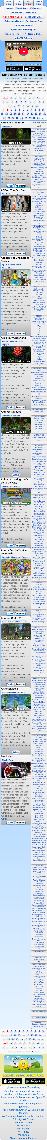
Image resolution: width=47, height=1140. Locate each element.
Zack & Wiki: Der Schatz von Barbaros (39, 1023)
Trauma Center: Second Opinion (39, 943)
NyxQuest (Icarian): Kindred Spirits (39, 604)
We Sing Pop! (38, 980)
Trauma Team (39, 946)
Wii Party (39, 990)
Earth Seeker (39, 292)
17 (28, 114)
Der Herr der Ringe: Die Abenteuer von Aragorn (38, 250)
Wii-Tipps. (23, 1131)
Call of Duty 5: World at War (39, 193)
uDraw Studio (39, 951)
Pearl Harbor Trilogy (39, 629)
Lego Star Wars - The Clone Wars (39, 469)
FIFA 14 (39, 334)
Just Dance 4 (39, 428)
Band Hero (39, 156)
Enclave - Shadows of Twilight (39, 297)
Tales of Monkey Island (39, 867)
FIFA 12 (39, 330)
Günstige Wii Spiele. (23, 1119)
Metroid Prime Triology (39, 547)
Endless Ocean (39, 300)
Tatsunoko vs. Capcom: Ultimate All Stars (39, 876)
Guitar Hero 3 (39, 383)
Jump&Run (7, 126)
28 (30, 118)
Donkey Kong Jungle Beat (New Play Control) (39, 271)
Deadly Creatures (39, 246)
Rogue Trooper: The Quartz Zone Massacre (39, 720)
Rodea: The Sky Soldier (39, 716)
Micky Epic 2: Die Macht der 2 (39, 558)
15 (19, 114)
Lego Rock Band (39, 467)
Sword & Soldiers (39, 860)
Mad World (39, 495)
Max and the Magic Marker (39, 532)
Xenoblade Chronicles (39, 1011)
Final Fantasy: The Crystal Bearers (39, 350)
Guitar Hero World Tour (39, 391)
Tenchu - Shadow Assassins (39, 880)
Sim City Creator (39, 774)
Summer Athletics (39, 836)
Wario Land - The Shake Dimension (39, 965)
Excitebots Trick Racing (39, 309)
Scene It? (39, 747)
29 (34, 118)
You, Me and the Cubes (39, 1017)
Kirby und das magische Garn (39, 434)
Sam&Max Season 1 (39, 739)
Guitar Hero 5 (39, 385)
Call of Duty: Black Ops (38, 196)
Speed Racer (39, 813)
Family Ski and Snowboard (39, 318)
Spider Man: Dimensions (39, 816)
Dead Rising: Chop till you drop (39, 239)
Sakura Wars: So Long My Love (39, 736)
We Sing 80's (39, 974)
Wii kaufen (31, 13)
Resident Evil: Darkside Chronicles (39, 704)
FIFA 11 (39, 328)
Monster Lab (39, 563)
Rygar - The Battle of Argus (39, 729)
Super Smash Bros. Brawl (39, 857)
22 (4, 118)
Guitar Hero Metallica (39, 389)
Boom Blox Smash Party (39, 182)
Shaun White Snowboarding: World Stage (39, 760)
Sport (4, 265)
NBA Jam (39, 585)
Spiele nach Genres (34, 17)
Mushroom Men (39, 571)
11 (2, 114)
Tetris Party (39, 883)
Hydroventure (39, 404)
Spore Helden (39, 819)
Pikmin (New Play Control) (39, 632)
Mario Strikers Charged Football (39, 513)
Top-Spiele (21, 8)
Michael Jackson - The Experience (39, 552)
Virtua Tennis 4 (39, 959)
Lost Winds (39, 486)
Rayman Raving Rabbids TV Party (39, 692)
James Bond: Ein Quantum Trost (39, 417)
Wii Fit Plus (39, 986)
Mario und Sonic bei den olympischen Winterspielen (39, 528)
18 (32, 114)
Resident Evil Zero (39, 702)
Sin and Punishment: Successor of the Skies (38, 777)
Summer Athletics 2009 (39, 838)
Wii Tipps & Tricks (33, 34)
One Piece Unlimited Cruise (39, 615)
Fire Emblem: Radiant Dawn (39, 354)
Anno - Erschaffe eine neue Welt (39, 145)
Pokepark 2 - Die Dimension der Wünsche (38, 640)
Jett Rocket (39, 420)
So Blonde (38, 790)
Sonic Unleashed (39, 807)
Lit (39, 482)
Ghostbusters (38, 374)
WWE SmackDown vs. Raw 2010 (39, 1005)
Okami (39, 612)
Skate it (39, 780)
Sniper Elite (39, 788)
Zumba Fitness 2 (38, 1026)
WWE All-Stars (39, 999)
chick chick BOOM (39, 211)
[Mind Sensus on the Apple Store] (33, 71)
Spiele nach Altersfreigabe (23, 30)
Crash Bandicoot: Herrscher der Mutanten (39, 217)
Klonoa (39, 440)
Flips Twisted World (39, 361)
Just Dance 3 (39, 426)
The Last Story (39, 903)
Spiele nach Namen (12, 17)
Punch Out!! (39, 673)
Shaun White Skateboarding (39, 750)
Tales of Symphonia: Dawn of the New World (39, 871)
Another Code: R (39, 148)
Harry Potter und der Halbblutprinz (39, 397)
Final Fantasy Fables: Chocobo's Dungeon (39, 339)
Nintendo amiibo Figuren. (23, 1138)
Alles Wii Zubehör (23, 38)
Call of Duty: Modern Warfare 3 (39, 202)
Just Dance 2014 (39, 424)
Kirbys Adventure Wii (39, 438)
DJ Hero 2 (39, 264)
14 (15, 114)
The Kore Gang (39, 901)
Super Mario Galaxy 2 (39, 845)
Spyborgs (39, 821)
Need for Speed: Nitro (39, 587)
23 (9, 118)
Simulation (6, 486)
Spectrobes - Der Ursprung (39, 810)
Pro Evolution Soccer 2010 (39, 660)
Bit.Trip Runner (39, 173)
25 (17, 118)
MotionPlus (7, 268)
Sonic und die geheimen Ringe (39, 804)
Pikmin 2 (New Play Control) (39, 635)
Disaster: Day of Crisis (39, 258)
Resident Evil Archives (39, 700)
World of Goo (39, 997)
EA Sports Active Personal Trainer (39, 289)
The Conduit (39, 889)
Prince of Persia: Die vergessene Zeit (39, 649)
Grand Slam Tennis (39, 381)
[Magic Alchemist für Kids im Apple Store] (12, 1081)
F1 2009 (39, 316)
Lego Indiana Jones (39, 459)
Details (10, 186)
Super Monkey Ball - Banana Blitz (39, 847)
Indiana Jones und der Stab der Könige (39, 410)
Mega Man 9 (39, 541)
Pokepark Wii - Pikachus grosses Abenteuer (39, 645)
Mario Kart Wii (39, 504)
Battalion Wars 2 (39, 162)
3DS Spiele (18, 3)
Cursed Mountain (39, 220)
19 (36, 114)
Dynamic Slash (39, 281)
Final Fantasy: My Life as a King (39, 346)
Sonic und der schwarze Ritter (39, 801)
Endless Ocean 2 (39, 302)
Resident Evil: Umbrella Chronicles (39, 708)
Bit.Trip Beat (39, 171)
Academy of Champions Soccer (39, 134)
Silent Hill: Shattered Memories (39, 771)
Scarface (39, 745)
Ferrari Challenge (39, 324)
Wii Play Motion (39, 992)
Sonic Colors (39, 796)
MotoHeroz (39, 565)
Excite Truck (39, 305)
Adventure (6, 622)
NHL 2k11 (39, 593)
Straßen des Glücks (38, 834)
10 (43, 110)
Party (11, 760)
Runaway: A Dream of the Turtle (39, 723)
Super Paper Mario (39, 854)
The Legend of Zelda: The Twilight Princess (39, 909)
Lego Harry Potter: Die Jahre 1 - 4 (39, 450)
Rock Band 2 (39, 711)
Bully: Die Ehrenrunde (39, 185)
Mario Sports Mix (39, 511)
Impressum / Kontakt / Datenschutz (23, 1087)
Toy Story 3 (39, 935)
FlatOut (39, 359)
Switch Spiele (38, 3)
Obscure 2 (39, 610)
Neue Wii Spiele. (23, 1122)
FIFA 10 (39, 326)
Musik (4, 194)
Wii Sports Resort (39, 994)
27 (26, 118)
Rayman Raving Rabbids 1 (39, 689)
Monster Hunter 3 (39, 561)
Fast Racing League (39, 322)
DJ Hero (39, 262)
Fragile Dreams (39, 363)
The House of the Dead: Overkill (39, 898)
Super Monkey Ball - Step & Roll (39, 851)
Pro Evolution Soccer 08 (39, 653)
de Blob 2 (39, 237)
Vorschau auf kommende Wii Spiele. (23, 1091)
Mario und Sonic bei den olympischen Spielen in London (39, 523)
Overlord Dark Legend (39, 622)
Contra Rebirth (39, 213)
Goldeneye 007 (39, 378)
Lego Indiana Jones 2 (39, 461)
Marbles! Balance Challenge (39, 501)
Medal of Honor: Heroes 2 (39, 536)
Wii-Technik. (23, 1128)
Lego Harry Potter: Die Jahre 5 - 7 (39, 454)
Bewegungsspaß (16, 194)
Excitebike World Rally (38, 307)
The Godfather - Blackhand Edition (39, 894)
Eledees (39, 295)
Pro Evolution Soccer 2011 (39, 664)
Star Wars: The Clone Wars (39, 824)
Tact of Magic (39, 865)
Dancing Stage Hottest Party (38, 231)
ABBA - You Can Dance (39, 131)
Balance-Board (14, 265)
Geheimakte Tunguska (39, 372)
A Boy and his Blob (39, 129)
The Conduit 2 (39, 891)
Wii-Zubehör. (23, 1125)
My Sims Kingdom (39, 573)
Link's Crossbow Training (38, 479)
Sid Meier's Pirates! (39, 769)
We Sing (39, 972)
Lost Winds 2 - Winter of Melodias (39, 489)
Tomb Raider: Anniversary (38, 931)
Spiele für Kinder (13, 34)
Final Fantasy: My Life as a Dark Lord (39, 343)
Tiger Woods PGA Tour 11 (38, 922)
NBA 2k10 (39, 582)
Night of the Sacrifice (39, 595)
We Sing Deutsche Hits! (39, 977)
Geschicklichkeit (9, 692)
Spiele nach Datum (14, 21)
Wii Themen (17, 13)
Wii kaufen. (23, 1135)
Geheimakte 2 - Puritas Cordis (39, 369)
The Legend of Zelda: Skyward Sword (39, 905)
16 (23, 114)
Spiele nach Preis (34, 21)
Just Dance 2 (39, 422)
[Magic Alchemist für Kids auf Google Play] (35, 1081)
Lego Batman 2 (39, 447)
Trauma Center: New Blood (39, 939)
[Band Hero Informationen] (15, 770)
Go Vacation (39, 376)
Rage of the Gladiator (39, 680)
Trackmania (39, 937)
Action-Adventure (9, 341)
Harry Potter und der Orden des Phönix (39, 401)
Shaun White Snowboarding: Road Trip (39, 755)
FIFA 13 (39, 332)
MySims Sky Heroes (39, 577)
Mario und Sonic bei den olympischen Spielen (39, 518)
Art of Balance (39, 151)
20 (40, 114)
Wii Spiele (28, 3)
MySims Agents (39, 575)
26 (21, 118)
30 (38, 118)
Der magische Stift (39, 253)
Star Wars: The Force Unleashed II (39, 831)
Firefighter (39, 357)
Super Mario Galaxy (39, 843)
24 (13, 118)
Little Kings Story (39, 484)
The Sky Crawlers (39, 912)
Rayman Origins (39, 686)
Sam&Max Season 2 (39, 741)
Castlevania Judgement (39, 206)
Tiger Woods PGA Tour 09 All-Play (38, 915)
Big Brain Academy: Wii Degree (39, 168)
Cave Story (39, 209)
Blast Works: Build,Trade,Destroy (39, 176)
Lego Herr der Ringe (39, 457)
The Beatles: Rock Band (39, 886)
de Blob (39, 235)
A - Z (5, 98)
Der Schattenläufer (39, 256)
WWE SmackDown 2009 (39, 1001)
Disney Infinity (39, 260)
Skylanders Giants (39, 782)
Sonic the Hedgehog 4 (39, 798)
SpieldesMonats (19, 622)
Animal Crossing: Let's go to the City (39, 142)
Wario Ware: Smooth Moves (39, 969)
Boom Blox (39, 179)
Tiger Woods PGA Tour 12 (38, 926)
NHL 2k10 (39, 591)
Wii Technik (35, 8)
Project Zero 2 (39, 671)
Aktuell (9, 8)
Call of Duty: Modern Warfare (39, 199)
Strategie (6, 557)
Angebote (20, 186)
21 (44, 114)
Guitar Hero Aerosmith (39, 387)
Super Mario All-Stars (39, 840)
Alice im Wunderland (39, 137)
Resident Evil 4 (39, 698)
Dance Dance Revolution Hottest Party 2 (39, 227)
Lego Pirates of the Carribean (39, 463)
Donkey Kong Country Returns (39, 267)
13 (11, 114)
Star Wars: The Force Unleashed (39, 827)
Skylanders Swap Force (39, 785)
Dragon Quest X (39, 275)
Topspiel (6, 345)
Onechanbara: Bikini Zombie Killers (39, 618)
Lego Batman (38, 445)
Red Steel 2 (39, 695)
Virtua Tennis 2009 (39, 957)
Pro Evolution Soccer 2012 (39, 668)
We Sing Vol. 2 (39, 984)
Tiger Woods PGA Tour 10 (38, 918)
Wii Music (39, 988)
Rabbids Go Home (39, 678)
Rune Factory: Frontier (39, 726)
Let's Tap (39, 476)
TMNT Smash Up (39, 929)
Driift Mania (39, 277)
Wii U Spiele (8, 3)
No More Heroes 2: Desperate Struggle (39, 600)
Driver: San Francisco (39, 279)
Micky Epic (39, 555)
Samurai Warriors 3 (39, 743)
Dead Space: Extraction (39, 243)
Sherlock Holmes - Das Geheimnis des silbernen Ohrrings (39, 765)
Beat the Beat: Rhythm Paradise (39, 164)
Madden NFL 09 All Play (39, 498)
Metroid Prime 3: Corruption (39, 544)
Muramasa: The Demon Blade (39, 568)
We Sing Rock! (39, 982)
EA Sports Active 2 (39, 287)
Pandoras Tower (38, 627)
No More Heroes (38, 597)
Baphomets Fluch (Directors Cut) (39, 159)
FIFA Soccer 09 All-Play (39, 336)
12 (6, 114)
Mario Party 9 (39, 509)
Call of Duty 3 (39, 190)
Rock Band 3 (39, 713)
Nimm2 (21, 341)
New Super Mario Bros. (39, 589)
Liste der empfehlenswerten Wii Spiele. (23, 1094)
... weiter (23, 250)
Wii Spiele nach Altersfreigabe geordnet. (23, 1116)
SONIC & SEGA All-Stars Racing (39, 793)
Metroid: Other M (38, 549)
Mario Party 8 (39, 507)
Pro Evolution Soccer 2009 (39, 657)
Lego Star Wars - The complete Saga (39, 473)
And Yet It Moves (39, 139)
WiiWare (16, 415)
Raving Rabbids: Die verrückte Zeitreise (39, 683)
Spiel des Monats (23, 25)
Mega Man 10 (39, 539)
